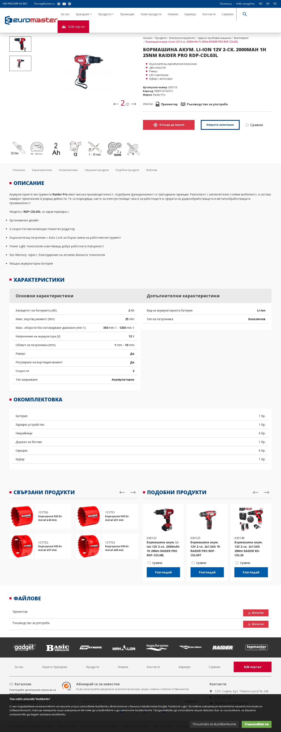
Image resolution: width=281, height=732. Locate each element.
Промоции (226, 4)
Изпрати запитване (220, 125)
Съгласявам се (256, 724)
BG (260, 4)
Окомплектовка (68, 170)
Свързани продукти (97, 170)
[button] (84, 14)
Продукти (92, 667)
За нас (65, 14)
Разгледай (163, 572)
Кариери (190, 14)
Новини (173, 14)
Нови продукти (245, 4)
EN (267, 4)
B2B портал (252, 667)
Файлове (151, 170)
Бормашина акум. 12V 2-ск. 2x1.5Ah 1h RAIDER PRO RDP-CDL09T (205, 548)
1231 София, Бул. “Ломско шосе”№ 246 (241, 691)
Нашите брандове (54, 667)
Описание (19, 170)
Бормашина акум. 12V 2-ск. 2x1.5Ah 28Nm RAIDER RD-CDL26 (248, 548)
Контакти (209, 14)
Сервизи (227, 14)
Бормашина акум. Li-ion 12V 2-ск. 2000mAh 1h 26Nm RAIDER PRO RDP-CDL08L (163, 548)
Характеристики (42, 170)
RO (275, 4)
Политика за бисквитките (214, 724)
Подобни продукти (127, 170)
